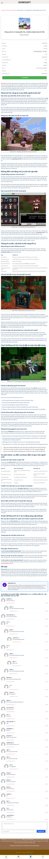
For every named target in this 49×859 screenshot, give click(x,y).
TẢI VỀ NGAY (24, 77)
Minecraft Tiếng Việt (11, 10)
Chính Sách (18, 845)
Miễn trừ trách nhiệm (31, 845)
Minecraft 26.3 (4, 83)
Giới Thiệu (12, 845)
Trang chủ (3, 10)
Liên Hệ (23, 845)
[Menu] (2, 2)
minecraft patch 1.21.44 (7, 563)
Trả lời (46, 603)
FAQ (38, 845)
